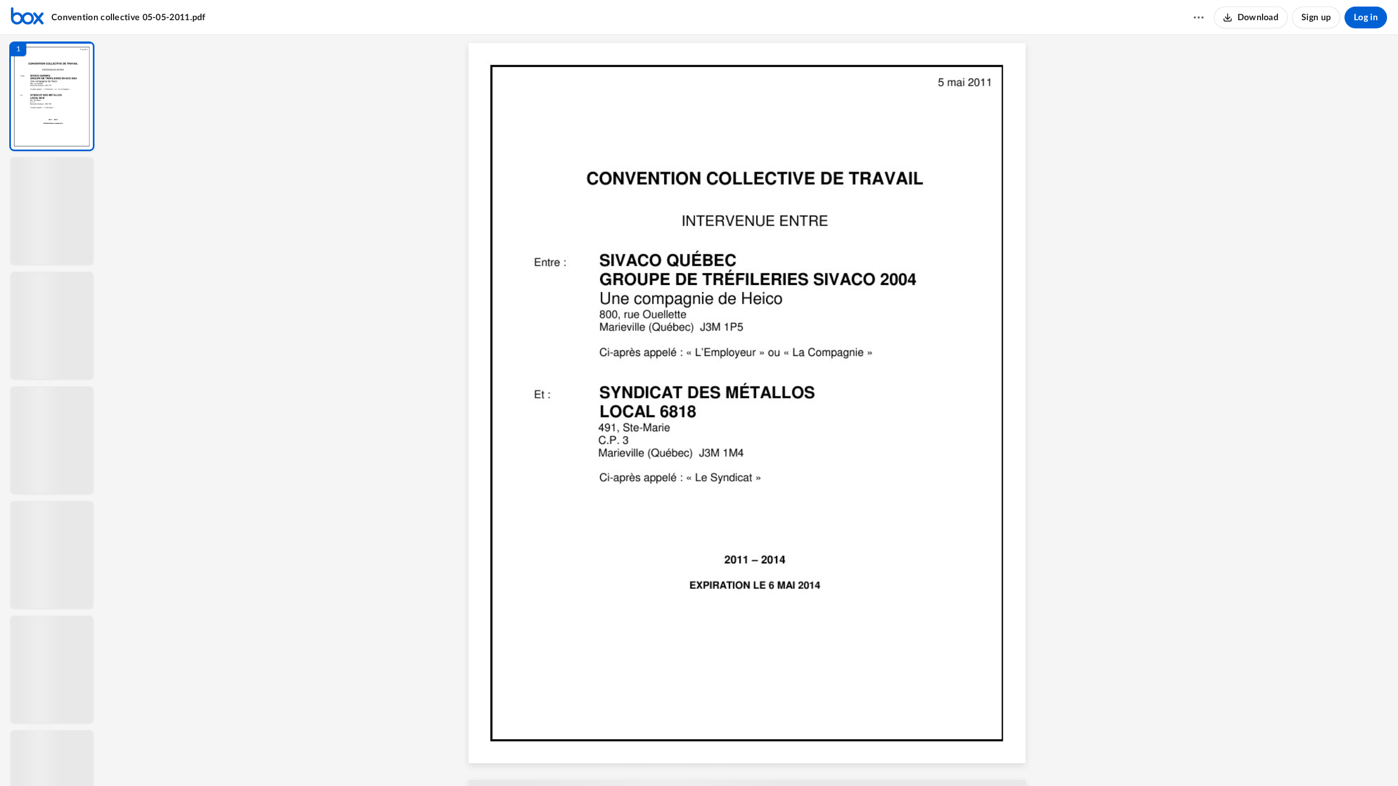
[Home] (27, 17)
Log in (1366, 17)
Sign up (1316, 17)
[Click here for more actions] (1199, 17)
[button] (52, 96)
